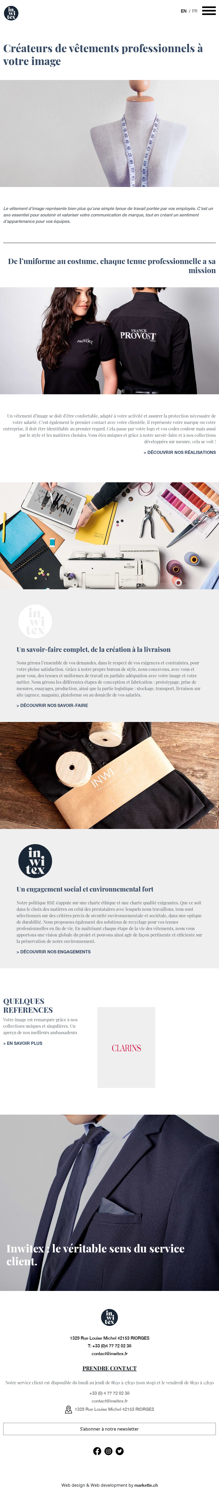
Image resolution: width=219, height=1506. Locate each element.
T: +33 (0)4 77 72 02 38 (109, 1345)
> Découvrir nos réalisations (180, 452)
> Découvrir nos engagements (54, 951)
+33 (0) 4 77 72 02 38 (109, 1393)
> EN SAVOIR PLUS (22, 1043)
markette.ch (146, 1485)
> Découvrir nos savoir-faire (52, 705)
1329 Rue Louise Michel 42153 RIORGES (109, 1338)
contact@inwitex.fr (110, 1353)
